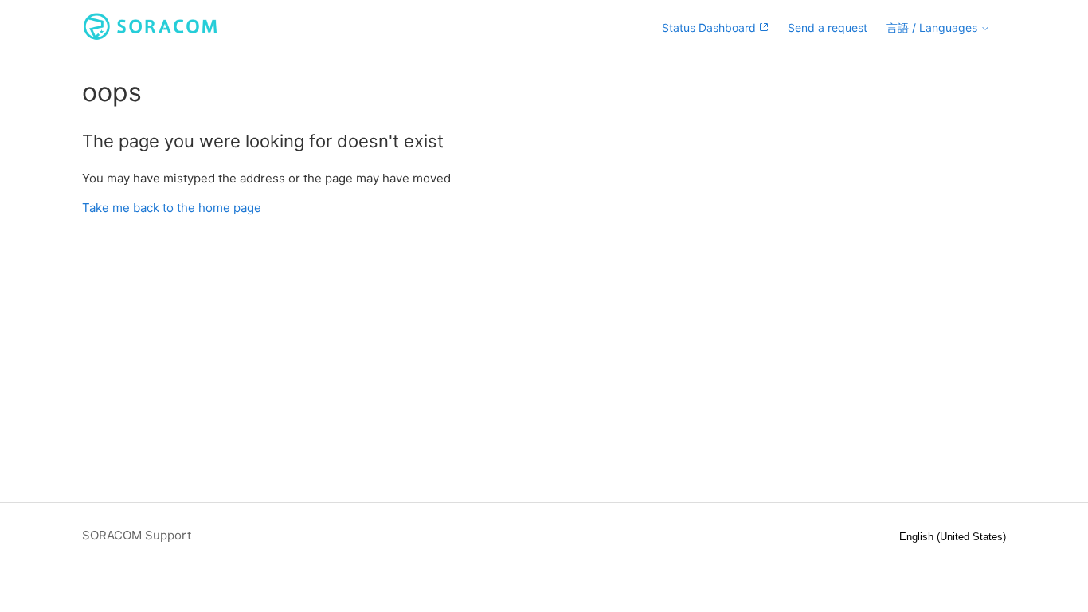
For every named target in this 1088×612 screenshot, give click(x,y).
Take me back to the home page (171, 207)
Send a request (827, 27)
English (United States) (952, 537)
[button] (938, 28)
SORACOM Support (136, 535)
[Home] (150, 36)
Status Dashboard (710, 27)
